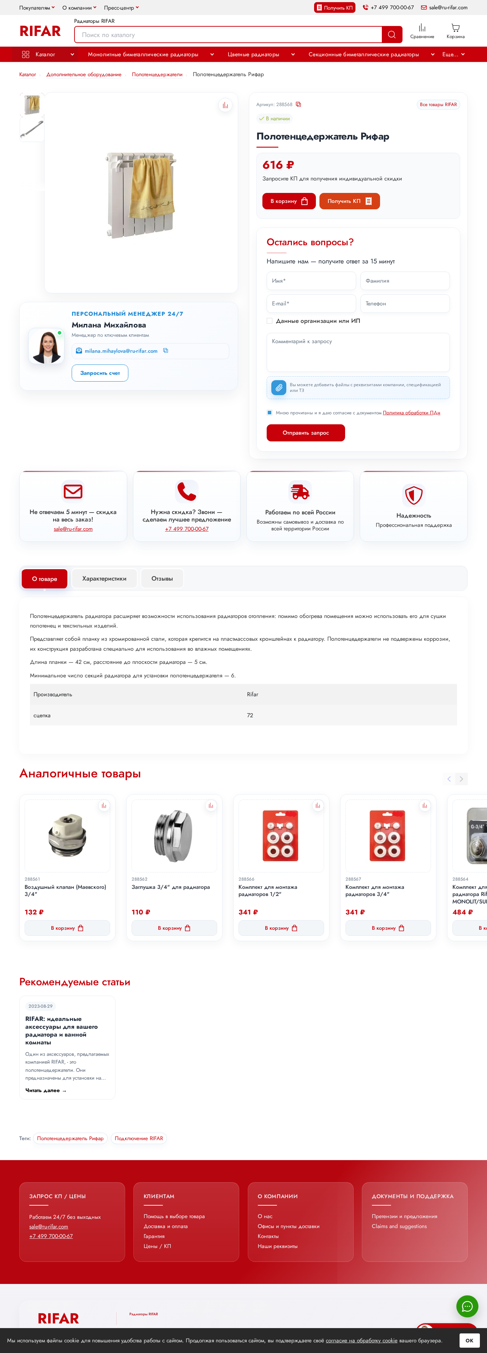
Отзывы (162, 578)
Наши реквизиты (278, 1246)
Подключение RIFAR (139, 1138)
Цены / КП (157, 1246)
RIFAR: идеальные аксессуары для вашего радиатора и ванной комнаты (61, 1030)
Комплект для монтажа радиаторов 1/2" (268, 890)
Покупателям (34, 8)
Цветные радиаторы (253, 54)
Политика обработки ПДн (411, 412)
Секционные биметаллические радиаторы (364, 54)
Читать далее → (46, 1090)
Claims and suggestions (399, 1226)
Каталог (44, 54)
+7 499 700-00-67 (392, 7)
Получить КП (338, 7)
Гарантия (154, 1236)
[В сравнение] (104, 805)
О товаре (44, 578)
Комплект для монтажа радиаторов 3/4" (374, 890)
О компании (77, 8)
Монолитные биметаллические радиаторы (143, 54)
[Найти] (392, 34)
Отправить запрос (306, 433)
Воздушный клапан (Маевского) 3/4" (65, 890)
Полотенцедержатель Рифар (70, 1138)
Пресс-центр (119, 8)
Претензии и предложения (404, 1216)
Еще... (450, 54)
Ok (470, 1340)
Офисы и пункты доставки (288, 1226)
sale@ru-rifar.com (448, 7)
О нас (265, 1216)
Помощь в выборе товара (174, 1216)
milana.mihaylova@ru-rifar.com (121, 351)
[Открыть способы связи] (467, 1306)
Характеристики (104, 578)
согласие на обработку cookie (362, 1340)
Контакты (268, 1236)
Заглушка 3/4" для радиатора (171, 887)
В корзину (284, 201)
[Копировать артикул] (299, 105)
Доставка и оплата (166, 1226)
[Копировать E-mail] (166, 351)
